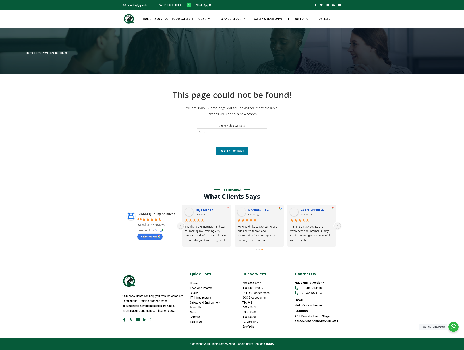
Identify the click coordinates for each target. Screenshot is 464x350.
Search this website (232, 126)
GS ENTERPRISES (312, 210)
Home (30, 52)
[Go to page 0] (256, 249)
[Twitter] (321, 5)
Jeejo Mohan (204, 210)
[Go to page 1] (259, 249)
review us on (148, 236)
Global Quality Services (156, 214)
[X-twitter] (131, 320)
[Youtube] (339, 5)
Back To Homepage (232, 150)
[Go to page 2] (262, 249)
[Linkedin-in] (333, 5)
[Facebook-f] (315, 5)
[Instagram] (327, 5)
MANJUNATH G (258, 210)
